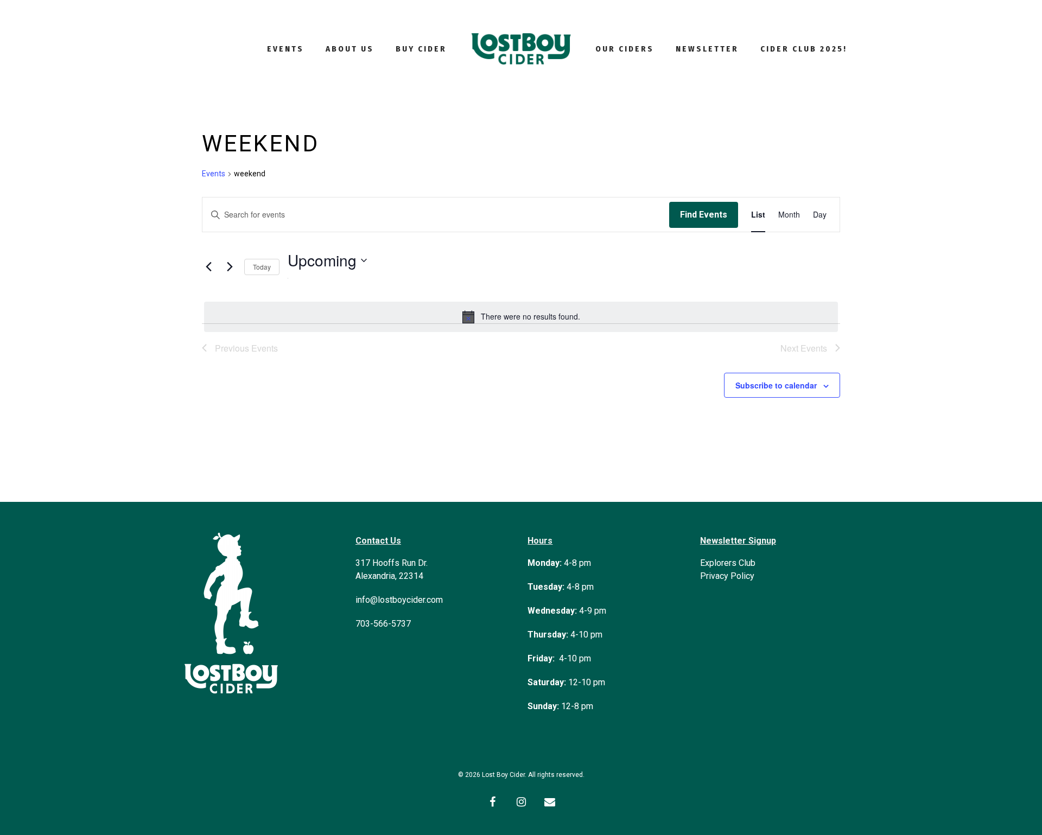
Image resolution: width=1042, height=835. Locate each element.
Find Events (703, 214)
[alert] (521, 317)
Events (285, 49)
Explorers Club (727, 563)
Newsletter (707, 49)
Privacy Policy (727, 576)
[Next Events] (229, 266)
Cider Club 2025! (803, 49)
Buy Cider (421, 49)
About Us (350, 49)
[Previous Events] (208, 266)
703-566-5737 (383, 624)
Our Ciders (624, 49)
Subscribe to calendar (776, 385)
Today (262, 266)
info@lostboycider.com (399, 600)
